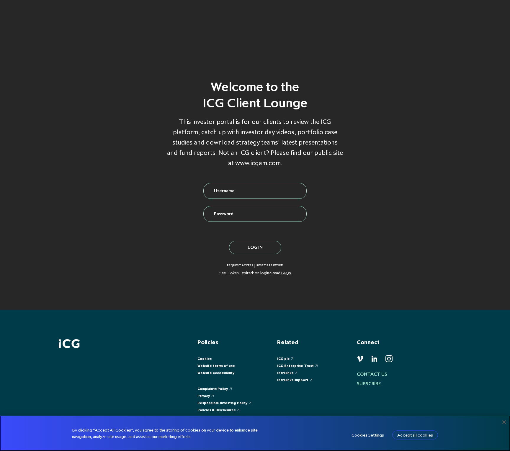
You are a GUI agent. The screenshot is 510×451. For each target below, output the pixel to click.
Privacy (203, 395)
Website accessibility (215, 372)
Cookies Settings (368, 435)
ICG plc (283, 358)
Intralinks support (292, 380)
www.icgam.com (258, 163)
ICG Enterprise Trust (295, 365)
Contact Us (372, 374)
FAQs (286, 272)
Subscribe (369, 383)
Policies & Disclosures (216, 410)
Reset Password (269, 265)
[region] (255, 433)
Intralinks (285, 372)
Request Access (240, 265)
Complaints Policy (212, 388)
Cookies (204, 358)
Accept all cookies (415, 435)
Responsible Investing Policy (222, 403)
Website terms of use (216, 365)
